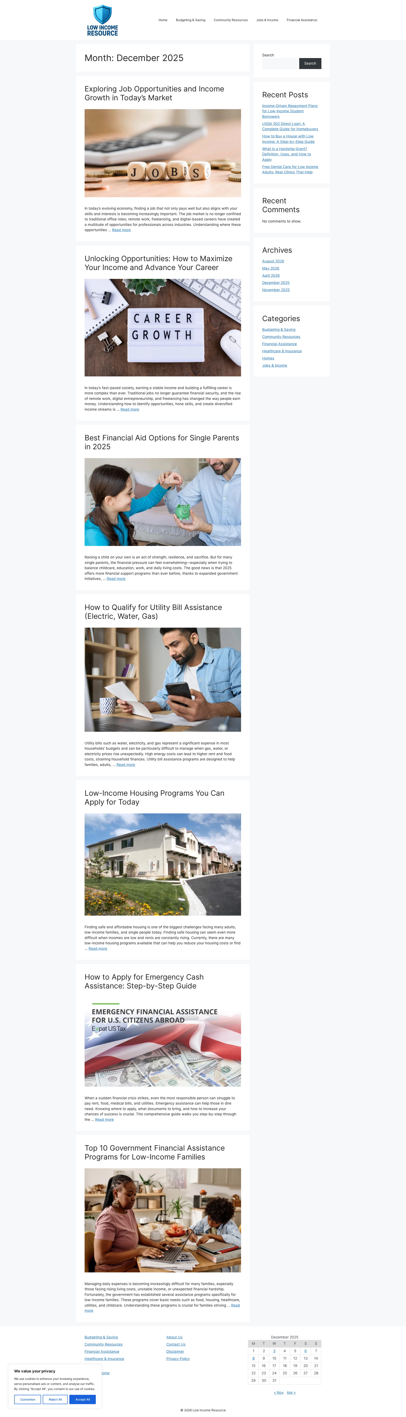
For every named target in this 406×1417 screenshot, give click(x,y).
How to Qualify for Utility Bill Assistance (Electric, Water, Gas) (153, 611)
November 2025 (276, 290)
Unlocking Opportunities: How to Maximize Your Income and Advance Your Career (158, 263)
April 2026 (271, 275)
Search (268, 55)
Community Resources (231, 20)
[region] (55, 1386)
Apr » (291, 1392)
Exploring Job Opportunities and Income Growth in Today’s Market (154, 93)
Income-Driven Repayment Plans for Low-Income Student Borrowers (290, 111)
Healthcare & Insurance (282, 351)
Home (163, 20)
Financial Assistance (302, 20)
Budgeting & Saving (190, 20)
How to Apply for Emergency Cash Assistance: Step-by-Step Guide (144, 981)
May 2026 (270, 268)
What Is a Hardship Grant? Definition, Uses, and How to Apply (286, 154)
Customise (27, 1399)
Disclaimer (175, 1351)
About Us (174, 1337)
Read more (121, 230)
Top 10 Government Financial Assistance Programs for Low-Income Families (155, 1152)
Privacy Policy (178, 1359)
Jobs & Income (267, 20)
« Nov (279, 1392)
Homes (268, 358)
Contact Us (175, 1344)
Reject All (55, 1399)
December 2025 (275, 283)
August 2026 (273, 261)
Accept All (82, 1399)
